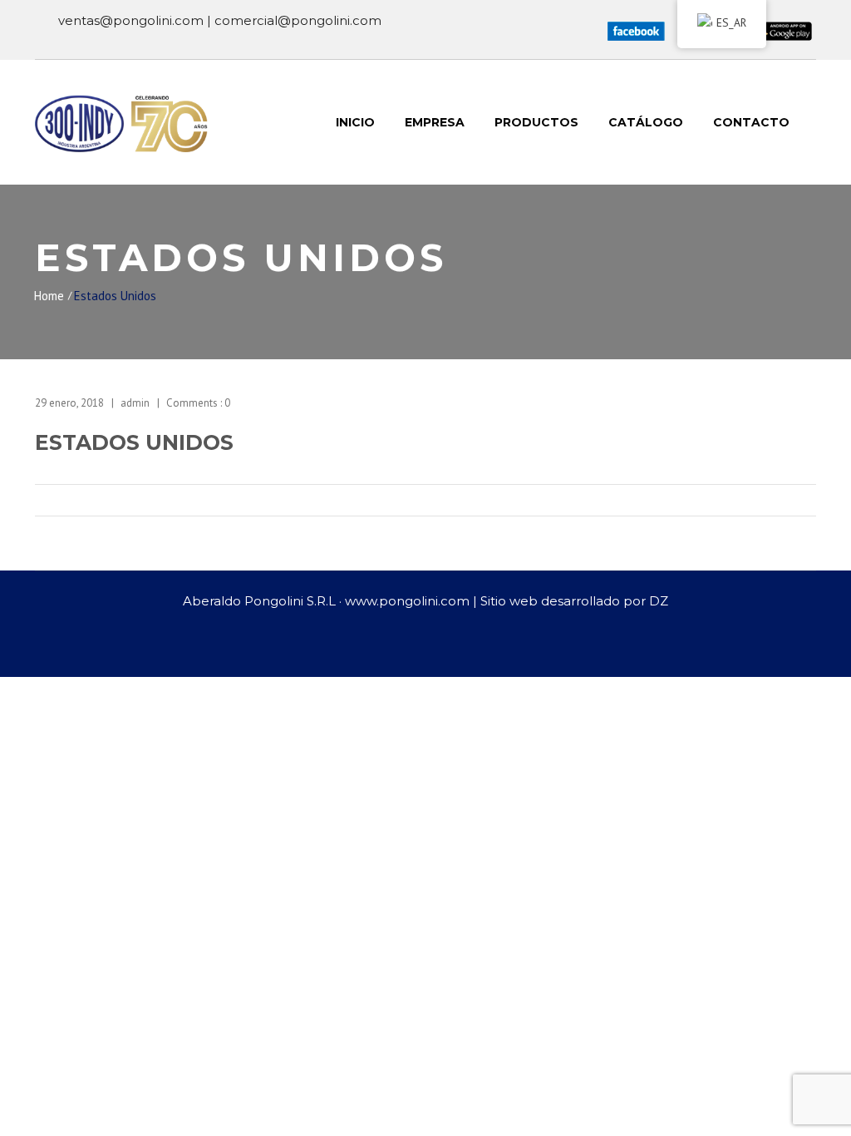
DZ (658, 601)
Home (49, 296)
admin (135, 403)
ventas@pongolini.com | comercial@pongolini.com (219, 20)
